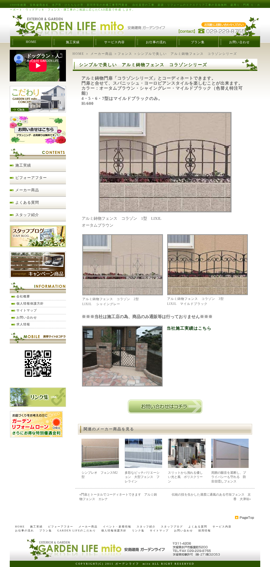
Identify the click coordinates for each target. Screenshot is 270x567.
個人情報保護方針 (30, 303)
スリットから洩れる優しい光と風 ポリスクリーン (185, 477)
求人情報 (23, 324)
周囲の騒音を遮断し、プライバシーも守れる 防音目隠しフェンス (228, 477)
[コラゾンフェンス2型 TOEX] (122, 293)
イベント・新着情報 (117, 526)
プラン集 (198, 42)
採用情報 (204, 530)
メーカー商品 (101, 54)
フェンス (125, 54)
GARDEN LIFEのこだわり (76, 530)
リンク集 (138, 530)
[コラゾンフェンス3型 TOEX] (207, 293)
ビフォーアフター (31, 178)
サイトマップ (26, 310)
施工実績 (73, 42)
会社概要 (23, 296)
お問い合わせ (239, 42)
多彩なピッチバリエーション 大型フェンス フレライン (142, 477)
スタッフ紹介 (27, 215)
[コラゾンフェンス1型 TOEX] (165, 210)
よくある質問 (27, 202)
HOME (31, 42)
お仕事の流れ (156, 42)
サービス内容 (114, 42)
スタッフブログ (172, 526)
